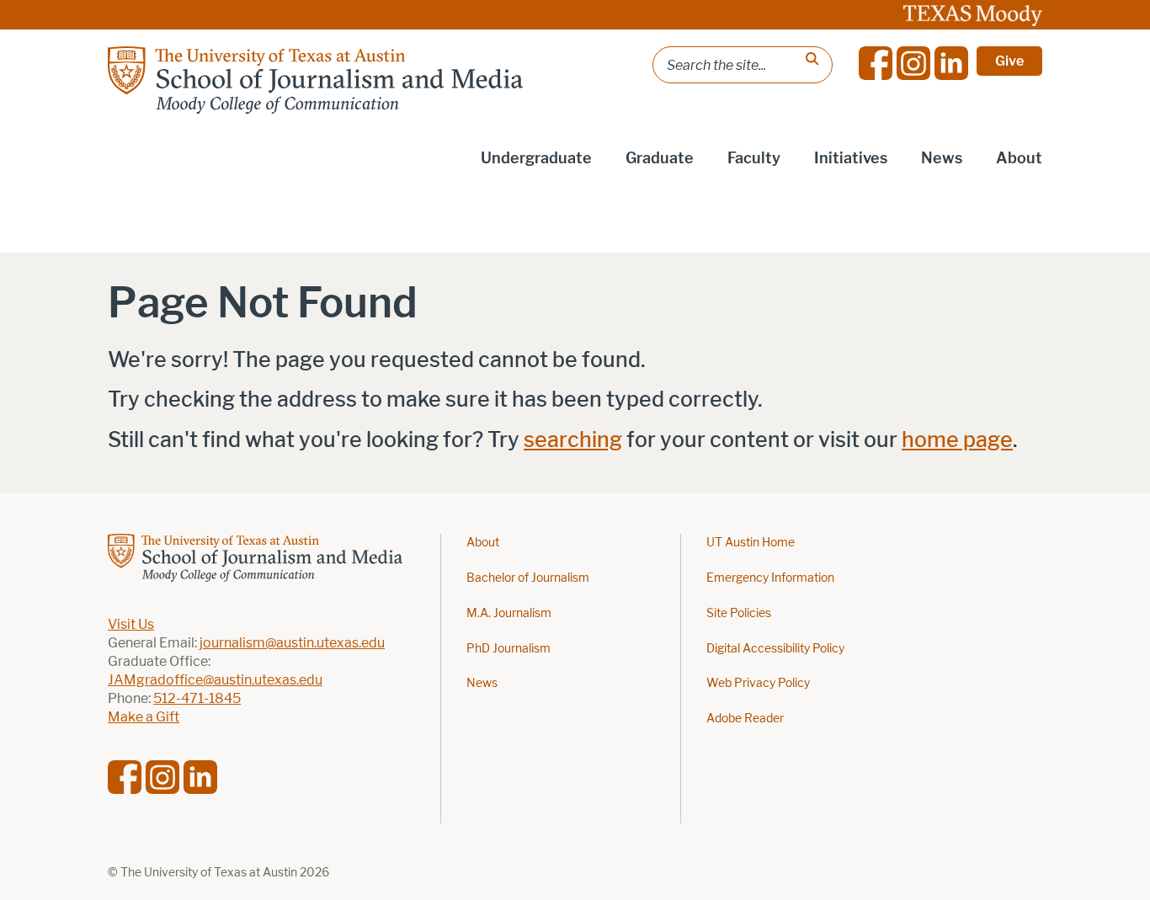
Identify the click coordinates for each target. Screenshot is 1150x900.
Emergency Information (770, 578)
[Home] (315, 80)
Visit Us (131, 624)
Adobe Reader (745, 718)
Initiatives (850, 158)
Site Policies (738, 613)
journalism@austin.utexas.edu (292, 643)
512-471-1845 (197, 698)
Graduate (660, 158)
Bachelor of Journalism (527, 578)
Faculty (753, 158)
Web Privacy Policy (758, 683)
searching (573, 440)
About (1019, 158)
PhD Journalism (508, 649)
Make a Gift (143, 717)
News (941, 158)
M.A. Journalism (508, 613)
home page (957, 440)
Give (1009, 61)
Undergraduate (536, 158)
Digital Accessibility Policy (775, 649)
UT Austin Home (750, 542)
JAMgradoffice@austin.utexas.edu (215, 680)
